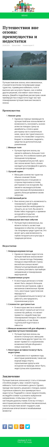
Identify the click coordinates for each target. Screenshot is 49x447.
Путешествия (16, 45)
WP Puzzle (28, 442)
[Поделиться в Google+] (22, 426)
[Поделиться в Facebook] (5, 426)
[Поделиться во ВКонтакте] (10, 426)
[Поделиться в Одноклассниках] (16, 426)
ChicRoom (24, 4)
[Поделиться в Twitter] (27, 426)
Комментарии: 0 (28, 45)
